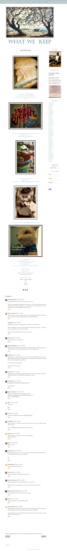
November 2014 (51, 122)
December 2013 (51, 132)
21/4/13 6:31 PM (18, 506)
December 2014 (51, 121)
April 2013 (50, 140)
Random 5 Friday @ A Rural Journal (26, 273)
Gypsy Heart (11, 450)
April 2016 (50, 108)
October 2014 (51, 123)
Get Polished (37, 549)
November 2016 (51, 103)
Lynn (9, 413)
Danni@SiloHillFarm (12, 345)
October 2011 (51, 156)
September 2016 (51, 105)
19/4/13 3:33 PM (20, 299)
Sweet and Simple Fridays (25, 274)
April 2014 (50, 129)
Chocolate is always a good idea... (54, 74)
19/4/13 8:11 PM (18, 464)
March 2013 (50, 141)
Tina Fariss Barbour (12, 480)
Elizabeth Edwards (12, 299)
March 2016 (50, 109)
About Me (27, 1)
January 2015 (51, 120)
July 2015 (50, 115)
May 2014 (50, 128)
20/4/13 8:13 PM (23, 491)
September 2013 (51, 135)
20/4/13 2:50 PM (20, 480)
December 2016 (51, 102)
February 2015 (51, 119)
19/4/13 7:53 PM (17, 450)
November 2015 (51, 113)
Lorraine (10, 371)
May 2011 (50, 161)
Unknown (10, 433)
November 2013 (51, 133)
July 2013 (50, 137)
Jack (34, 1)
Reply (9, 309)
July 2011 (50, 159)
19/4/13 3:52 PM (16, 338)
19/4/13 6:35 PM (14, 443)
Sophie (46, 1)
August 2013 (51, 136)
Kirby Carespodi (11, 313)
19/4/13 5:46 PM (13, 402)
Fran (9, 499)
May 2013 (50, 139)
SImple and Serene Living (13, 491)
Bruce (40, 1)
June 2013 (50, 138)
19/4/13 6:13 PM (16, 421)
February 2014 (51, 130)
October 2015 (51, 114)
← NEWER (7, 536)
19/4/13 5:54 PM (14, 413)
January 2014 (51, 131)
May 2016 (50, 107)
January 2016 (51, 111)
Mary (9, 443)
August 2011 (51, 158)
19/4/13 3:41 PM (19, 313)
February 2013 (51, 142)
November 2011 (51, 155)
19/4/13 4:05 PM (21, 345)
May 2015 (50, 116)
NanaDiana (10, 421)
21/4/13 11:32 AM (14, 498)
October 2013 (51, 134)
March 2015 (50, 118)
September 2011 (51, 157)
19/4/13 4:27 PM (16, 355)
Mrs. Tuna (10, 472)
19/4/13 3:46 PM (17, 322)
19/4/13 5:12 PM (15, 371)
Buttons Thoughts (12, 392)
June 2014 (50, 127)
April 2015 (50, 117)
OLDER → (43, 536)
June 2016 (50, 106)
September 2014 (51, 124)
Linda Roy (10, 355)
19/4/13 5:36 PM (19, 392)
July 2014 (50, 126)
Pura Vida (10, 338)
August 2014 (51, 125)
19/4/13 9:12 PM (16, 472)
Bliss (9, 402)
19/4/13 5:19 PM (17, 381)
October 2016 (51, 104)
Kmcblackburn (11, 464)
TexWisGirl (10, 381)
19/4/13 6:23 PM (15, 433)
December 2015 (51, 112)
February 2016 (51, 110)
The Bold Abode (11, 506)
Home (20, 1)
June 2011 (50, 160)
